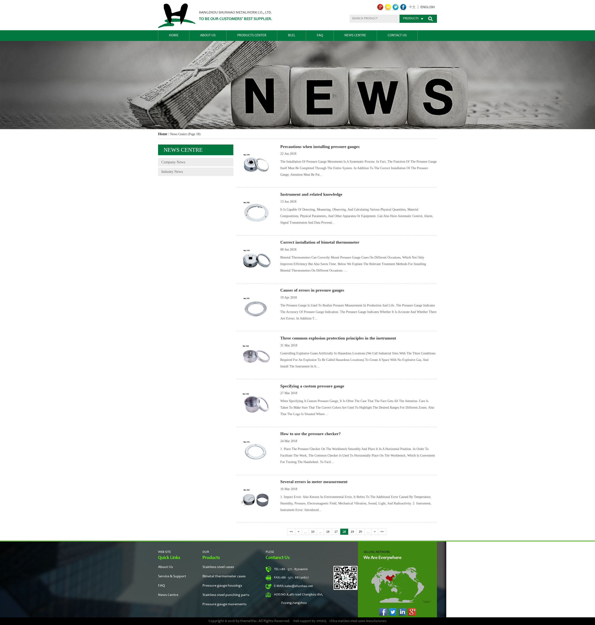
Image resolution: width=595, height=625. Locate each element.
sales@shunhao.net (299, 586)
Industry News (172, 172)
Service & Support (172, 576)
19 (352, 531)
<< (291, 531)
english (427, 7)
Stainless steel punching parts (225, 595)
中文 (412, 7)
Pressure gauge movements (224, 604)
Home (173, 35)
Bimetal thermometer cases (224, 576)
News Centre (355, 35)
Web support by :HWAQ (309, 621)
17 (336, 531)
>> (382, 531)
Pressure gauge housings (222, 586)
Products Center (251, 35)
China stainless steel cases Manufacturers (358, 621)
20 (360, 531)
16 (328, 531)
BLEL (291, 35)
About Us (208, 35)
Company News (173, 162)
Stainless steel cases (218, 567)
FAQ (320, 35)
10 (312, 531)
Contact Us (397, 35)
